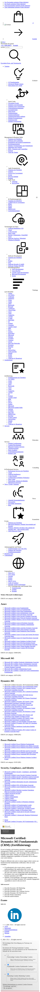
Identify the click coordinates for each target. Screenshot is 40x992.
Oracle (10, 342)
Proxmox (11, 345)
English (34, 39)
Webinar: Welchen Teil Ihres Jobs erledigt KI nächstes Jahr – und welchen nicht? (21, 528)
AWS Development (17, 269)
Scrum (10, 175)
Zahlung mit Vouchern (14, 550)
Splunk (10, 353)
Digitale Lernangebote (14, 121)
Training (6, 66)
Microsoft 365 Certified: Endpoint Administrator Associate (21, 662)
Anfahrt (14, 589)
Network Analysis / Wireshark (17, 238)
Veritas (10, 356)
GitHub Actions (9, 795)
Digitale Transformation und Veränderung (20, 145)
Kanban (10, 178)
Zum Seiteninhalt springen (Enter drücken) (16, 7)
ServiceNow (15, 183)
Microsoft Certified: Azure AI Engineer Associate (18, 623)
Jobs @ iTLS (12, 581)
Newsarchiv (11, 502)
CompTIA (11, 315)
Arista (10, 300)
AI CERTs (11, 295)
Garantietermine (13, 110)
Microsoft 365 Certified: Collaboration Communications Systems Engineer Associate (20, 666)
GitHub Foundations (10, 800)
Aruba (10, 302)
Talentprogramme (13, 448)
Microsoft (11, 335)
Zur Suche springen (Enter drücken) (15, 4)
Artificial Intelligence (14, 474)
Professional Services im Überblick (18, 471)
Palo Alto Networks (14, 343)
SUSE (10, 355)
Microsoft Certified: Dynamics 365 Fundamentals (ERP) (21, 686)
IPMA (10, 204)
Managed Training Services (16, 447)
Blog (9, 505)
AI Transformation (13, 82)
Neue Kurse (11, 111)
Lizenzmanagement (14, 211)
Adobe (10, 293)
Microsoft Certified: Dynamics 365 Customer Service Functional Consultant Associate (20, 689)
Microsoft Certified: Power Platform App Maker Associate (21, 746)
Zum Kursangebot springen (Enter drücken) (17, 5)
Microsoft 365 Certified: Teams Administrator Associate (20, 664)
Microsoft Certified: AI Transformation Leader (18, 805)
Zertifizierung (8, 360)
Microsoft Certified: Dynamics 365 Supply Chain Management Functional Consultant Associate (18, 702)
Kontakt (15, 45)
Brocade (10, 307)
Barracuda (11, 305)
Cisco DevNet (16, 271)
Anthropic (11, 297)
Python (10, 261)
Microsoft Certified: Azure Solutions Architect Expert (20, 641)
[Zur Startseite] (3, 42)
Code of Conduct (13, 583)
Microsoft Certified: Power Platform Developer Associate (21, 752)
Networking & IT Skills (15, 85)
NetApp (10, 337)
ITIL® (10, 206)
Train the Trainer (13, 152)
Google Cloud (12, 327)
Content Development (14, 445)
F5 (9, 322)
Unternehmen (8, 555)
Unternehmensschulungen (15, 108)
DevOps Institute (13, 176)
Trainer (10, 578)
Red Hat (10, 346)
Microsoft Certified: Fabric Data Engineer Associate (19, 629)
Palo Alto (11, 412)
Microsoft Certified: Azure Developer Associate (18, 614)
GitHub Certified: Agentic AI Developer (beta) (18, 810)
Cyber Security (12, 231)
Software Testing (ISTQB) (16, 266)
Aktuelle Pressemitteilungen (16, 500)
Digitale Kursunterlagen (15, 118)
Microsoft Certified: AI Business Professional (17, 807)
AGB (6, 926)
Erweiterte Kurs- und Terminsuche (11, 63)
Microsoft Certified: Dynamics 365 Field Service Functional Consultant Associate (18, 695)
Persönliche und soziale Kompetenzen (19, 142)
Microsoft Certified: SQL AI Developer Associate (18, 785)
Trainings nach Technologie (16, 106)
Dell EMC (11, 320)
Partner (10, 579)
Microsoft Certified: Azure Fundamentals (16, 608)
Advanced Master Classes (15, 84)
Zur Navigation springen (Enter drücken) (16, 2)
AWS (9, 303)
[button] (15, 61)
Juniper (10, 332)
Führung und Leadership (15, 140)
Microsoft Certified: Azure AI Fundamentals (17, 609)
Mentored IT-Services (14, 482)
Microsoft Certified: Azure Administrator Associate (19, 613)
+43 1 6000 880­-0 (6, 45)
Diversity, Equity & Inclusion (16, 584)
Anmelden (7, 936)
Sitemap (6, 933)
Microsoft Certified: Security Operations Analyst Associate (21, 777)
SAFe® (10, 171)
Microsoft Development (19, 274)
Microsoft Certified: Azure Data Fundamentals (18, 611)
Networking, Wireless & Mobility (18, 481)
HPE (9, 328)
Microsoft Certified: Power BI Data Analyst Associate (20, 751)
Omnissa (10, 340)
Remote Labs (12, 453)
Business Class (8, 553)
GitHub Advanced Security (12, 793)
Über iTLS (11, 573)
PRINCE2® (11, 209)
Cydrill (10, 318)
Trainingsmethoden (13, 115)
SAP (9, 348)
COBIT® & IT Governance (16, 202)
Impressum (7, 928)
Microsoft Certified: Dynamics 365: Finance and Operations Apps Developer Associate (18, 705)
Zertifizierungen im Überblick (17, 377)
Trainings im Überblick (15, 139)
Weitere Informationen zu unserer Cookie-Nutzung (17, 984)
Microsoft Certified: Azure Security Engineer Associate (20, 616)
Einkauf (10, 150)
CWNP (10, 317)
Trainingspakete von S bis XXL (17, 548)
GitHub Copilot (9, 798)
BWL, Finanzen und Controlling (17, 149)
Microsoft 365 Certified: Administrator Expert (17, 669)
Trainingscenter (12, 120)
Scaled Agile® (12, 417)
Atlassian (14, 181)
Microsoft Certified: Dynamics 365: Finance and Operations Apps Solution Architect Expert (18, 715)
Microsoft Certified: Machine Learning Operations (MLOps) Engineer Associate (19, 791)
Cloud (10, 230)
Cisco (10, 312)
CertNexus (11, 308)
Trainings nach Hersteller (15, 105)
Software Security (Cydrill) (16, 264)
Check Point (11, 310)
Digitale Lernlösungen (14, 443)
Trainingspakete (12, 113)
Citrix (10, 313)
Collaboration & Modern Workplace (18, 477)
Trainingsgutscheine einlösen (16, 116)
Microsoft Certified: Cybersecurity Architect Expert (19, 808)
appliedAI (11, 298)
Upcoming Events (13, 103)
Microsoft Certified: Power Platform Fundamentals (19, 744)
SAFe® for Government (15, 173)
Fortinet (10, 323)
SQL (9, 262)
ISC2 (9, 330)
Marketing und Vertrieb (15, 147)
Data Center (11, 233)
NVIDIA (11, 338)
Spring (14, 276)
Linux (10, 236)
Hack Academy (12, 450)
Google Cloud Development (20, 272)
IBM (9, 399)
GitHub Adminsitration (11, 797)
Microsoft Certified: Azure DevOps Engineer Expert (19, 643)
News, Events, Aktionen (11, 484)
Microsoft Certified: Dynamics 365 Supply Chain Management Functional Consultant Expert (18, 719)
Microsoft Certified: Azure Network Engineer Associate (20, 618)
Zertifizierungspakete (14, 552)
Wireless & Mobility (14, 240)
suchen (3, 47)
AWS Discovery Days (14, 531)
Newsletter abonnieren (14, 503)
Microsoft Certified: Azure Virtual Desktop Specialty (19, 646)
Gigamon (11, 325)
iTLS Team (11, 574)
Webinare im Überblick (15, 523)
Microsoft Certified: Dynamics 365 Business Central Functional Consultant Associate (19, 709)
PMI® (10, 207)
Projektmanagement (14, 144)
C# (9, 259)
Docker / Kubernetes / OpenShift (18, 235)
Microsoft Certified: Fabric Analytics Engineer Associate (21, 628)
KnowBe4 (11, 333)
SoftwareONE (12, 351)
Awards (10, 576)
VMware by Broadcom (15, 358)
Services (6, 426)
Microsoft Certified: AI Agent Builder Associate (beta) (20, 721)
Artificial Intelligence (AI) (15, 228)
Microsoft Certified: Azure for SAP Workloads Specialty (20, 644)
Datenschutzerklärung (10, 930)
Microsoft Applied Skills (15, 407)
